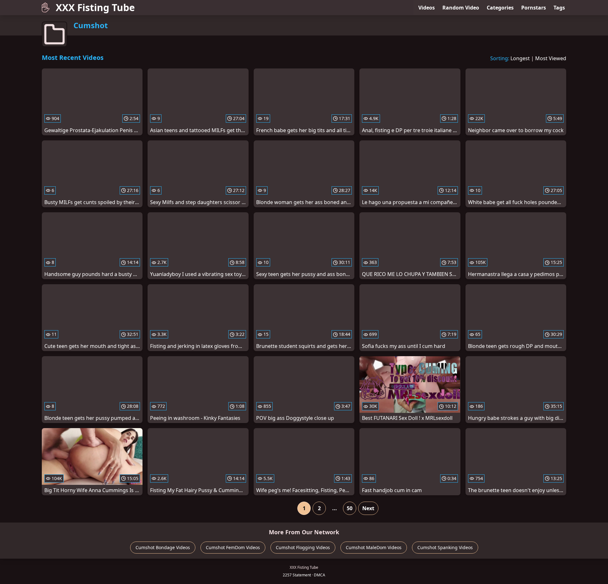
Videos (426, 7)
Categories (500, 7)
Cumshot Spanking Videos (445, 547)
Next (368, 508)
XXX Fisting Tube (95, 7)
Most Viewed (550, 58)
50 (349, 508)
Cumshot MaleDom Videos (374, 547)
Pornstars (533, 7)
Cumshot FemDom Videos (233, 547)
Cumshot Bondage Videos (163, 547)
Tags (559, 7)
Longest (520, 58)
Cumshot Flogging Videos (303, 547)
